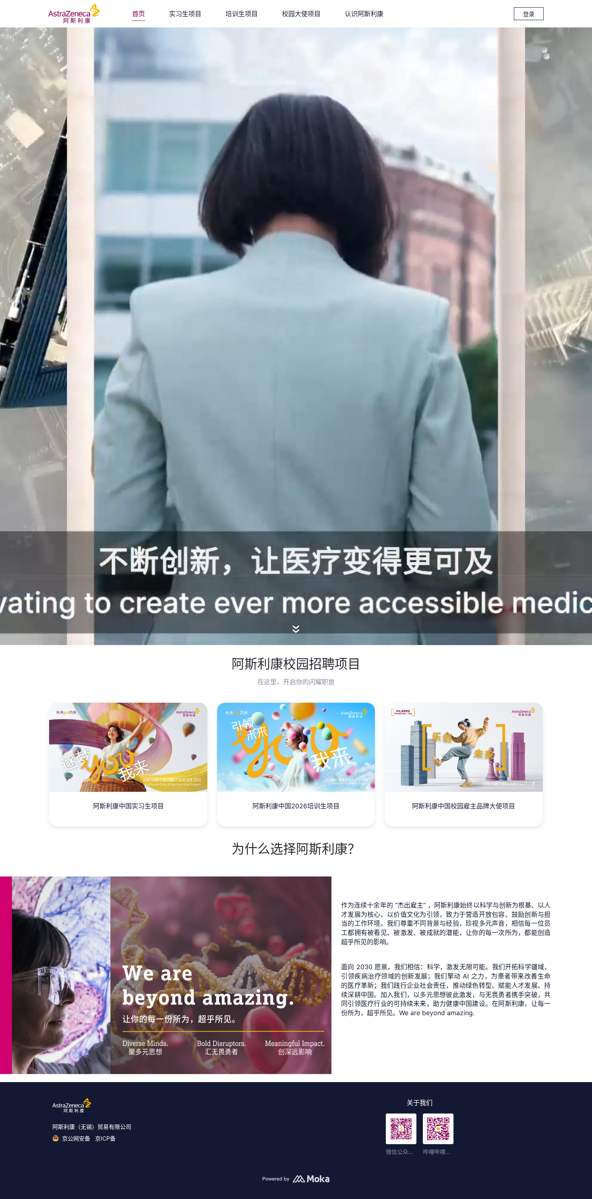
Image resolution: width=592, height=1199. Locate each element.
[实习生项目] (128, 747)
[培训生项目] (296, 747)
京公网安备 (77, 1138)
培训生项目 (242, 14)
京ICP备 (105, 1138)
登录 (528, 13)
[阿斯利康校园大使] (463, 747)
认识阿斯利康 (364, 14)
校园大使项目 (301, 14)
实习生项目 (185, 14)
